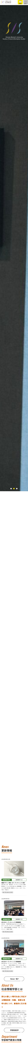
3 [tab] (16, 490)
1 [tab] (11, 490)
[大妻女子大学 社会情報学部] (6, 2)
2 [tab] (14, 490)
